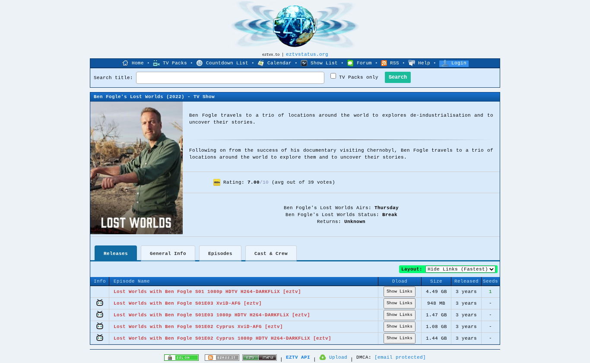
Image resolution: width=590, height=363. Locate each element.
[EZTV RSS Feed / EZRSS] (222, 359)
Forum (364, 63)
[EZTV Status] (259, 359)
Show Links (399, 291)
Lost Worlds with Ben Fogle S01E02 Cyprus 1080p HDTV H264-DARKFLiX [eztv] (222, 338)
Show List (324, 63)
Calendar (279, 63)
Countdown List (227, 63)
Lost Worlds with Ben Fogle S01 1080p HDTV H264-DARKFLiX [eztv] (207, 291)
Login (458, 63)
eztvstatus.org (307, 54)
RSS (394, 63)
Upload (338, 357)
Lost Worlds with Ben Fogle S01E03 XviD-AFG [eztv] (188, 303)
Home (138, 63)
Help (424, 63)
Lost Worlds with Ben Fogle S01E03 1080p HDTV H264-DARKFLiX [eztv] (212, 315)
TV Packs (175, 63)
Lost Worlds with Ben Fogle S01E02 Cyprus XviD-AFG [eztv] (198, 326)
